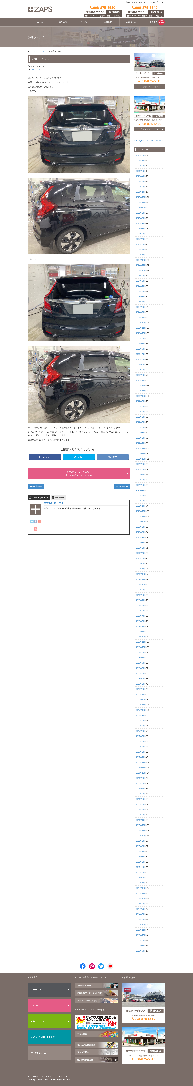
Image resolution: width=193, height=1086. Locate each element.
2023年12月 (141, 323)
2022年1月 (140, 443)
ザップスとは (85, 22)
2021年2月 (140, 501)
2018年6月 (140, 668)
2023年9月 (140, 338)
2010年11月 (141, 930)
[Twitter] (32, 521)
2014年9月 (140, 904)
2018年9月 (140, 653)
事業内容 (63, 22)
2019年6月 (140, 606)
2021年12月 (141, 448)
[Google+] (39, 521)
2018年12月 (141, 637)
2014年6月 (140, 914)
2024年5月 (140, 297)
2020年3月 (140, 558)
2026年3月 (140, 182)
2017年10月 (141, 710)
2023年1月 (140, 380)
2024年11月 (141, 265)
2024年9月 (140, 276)
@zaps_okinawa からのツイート (148, 140)
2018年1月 (140, 694)
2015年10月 (141, 836)
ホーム (40, 22)
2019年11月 (141, 579)
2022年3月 (140, 433)
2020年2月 (140, 564)
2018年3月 (140, 684)
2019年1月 (140, 632)
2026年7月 (140, 161)
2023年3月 (140, 370)
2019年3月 (140, 621)
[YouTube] (35, 529)
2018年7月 (140, 663)
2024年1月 (140, 318)
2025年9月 (140, 213)
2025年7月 (140, 223)
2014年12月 (141, 888)
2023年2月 (140, 375)
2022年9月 (140, 401)
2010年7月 (140, 951)
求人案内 (154, 22)
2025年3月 (140, 244)
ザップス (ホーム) (39, 1053)
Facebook (45, 457)
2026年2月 (140, 187)
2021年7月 (140, 475)
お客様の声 (131, 22)
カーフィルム (42, 51)
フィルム (35, 1005)
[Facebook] (35, 521)
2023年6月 (140, 354)
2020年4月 (140, 553)
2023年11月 (141, 328)
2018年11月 (141, 642)
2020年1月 (140, 569)
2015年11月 (141, 831)
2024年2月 (140, 312)
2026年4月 (140, 176)
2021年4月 (140, 490)
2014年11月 (141, 893)
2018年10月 (141, 647)
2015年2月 (140, 878)
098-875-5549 (151, 124)
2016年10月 (141, 773)
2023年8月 (140, 344)
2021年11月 (141, 454)
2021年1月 (140, 506)
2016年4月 (140, 804)
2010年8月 (140, 946)
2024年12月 (141, 260)
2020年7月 (140, 537)
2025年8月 (140, 218)
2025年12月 (141, 197)
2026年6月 (140, 166)
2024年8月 (140, 281)
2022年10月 (141, 396)
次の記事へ (120, 486)
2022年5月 (140, 422)
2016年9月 (140, 778)
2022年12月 (141, 386)
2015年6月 (140, 857)
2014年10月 (141, 899)
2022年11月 (141, 391)
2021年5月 (140, 485)
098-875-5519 (151, 81)
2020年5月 (140, 548)
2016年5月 (140, 799)
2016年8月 (140, 783)
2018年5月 (140, 673)
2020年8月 (140, 532)
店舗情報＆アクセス (149, 86)
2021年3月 (140, 496)
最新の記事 (59, 497)
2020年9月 (140, 527)
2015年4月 (140, 867)
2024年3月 (140, 307)
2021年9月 (140, 464)
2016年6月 (140, 794)
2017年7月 (140, 726)
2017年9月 (140, 715)
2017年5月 (140, 736)
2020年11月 (141, 517)
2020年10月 (141, 522)
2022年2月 (140, 438)
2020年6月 (140, 543)
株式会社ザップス (54, 503)
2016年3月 (140, 810)
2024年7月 (140, 286)
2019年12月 (141, 574)
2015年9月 (140, 841)
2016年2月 (140, 815)
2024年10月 (141, 271)
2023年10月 (141, 333)
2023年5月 (140, 359)
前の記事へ (37, 486)
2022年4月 (140, 428)
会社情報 (108, 22)
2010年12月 (141, 925)
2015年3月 (140, 872)
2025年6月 (140, 229)
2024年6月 (140, 292)
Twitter (80, 457)
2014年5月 (140, 920)
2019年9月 (140, 590)
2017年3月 (140, 747)
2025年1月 (140, 255)
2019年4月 (140, 616)
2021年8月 (140, 469)
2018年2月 (140, 689)
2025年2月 (140, 250)
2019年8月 (140, 595)
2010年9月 (140, 941)
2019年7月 (140, 600)
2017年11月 (141, 705)
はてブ (114, 457)
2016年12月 (141, 762)
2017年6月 (140, 731)
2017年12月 (141, 700)
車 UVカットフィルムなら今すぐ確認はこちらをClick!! (78, 473)
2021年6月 (140, 480)
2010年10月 (141, 935)
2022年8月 (140, 407)
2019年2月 (140, 626)
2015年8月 (140, 846)
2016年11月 (141, 768)
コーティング (37, 989)
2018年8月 (140, 658)
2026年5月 (140, 171)
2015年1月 (140, 883)
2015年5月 (140, 862)
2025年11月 (141, 203)
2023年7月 (140, 349)
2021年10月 (141, 459)
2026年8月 (140, 155)
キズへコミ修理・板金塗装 (43, 1037)
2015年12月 (141, 825)
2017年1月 (140, 757)
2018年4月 (140, 679)
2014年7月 (140, 909)
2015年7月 (140, 851)
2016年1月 (140, 820)
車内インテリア (38, 1021)
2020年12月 (141, 511)
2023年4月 (140, 365)
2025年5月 (140, 234)
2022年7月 (140, 412)
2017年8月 (140, 721)
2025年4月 (140, 239)
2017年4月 (140, 742)
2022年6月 (140, 417)
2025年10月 (141, 208)
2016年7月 (140, 789)
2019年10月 (141, 585)
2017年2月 (140, 752)
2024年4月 (140, 302)
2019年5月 (140, 611)
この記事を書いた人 (40, 497)
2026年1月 (140, 192)
